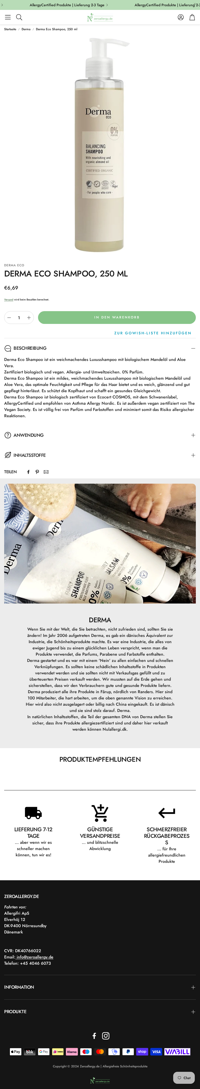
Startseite (10, 29)
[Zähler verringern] (9, 317)
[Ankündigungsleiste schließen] (195, 4)
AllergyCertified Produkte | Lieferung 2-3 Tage (61, 5)
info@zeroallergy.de (34, 957)
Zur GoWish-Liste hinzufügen (153, 333)
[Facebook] (28, 472)
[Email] (46, 472)
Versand (8, 300)
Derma (26, 29)
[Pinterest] (37, 472)
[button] (7, 17)
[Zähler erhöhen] (29, 317)
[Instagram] (105, 1035)
